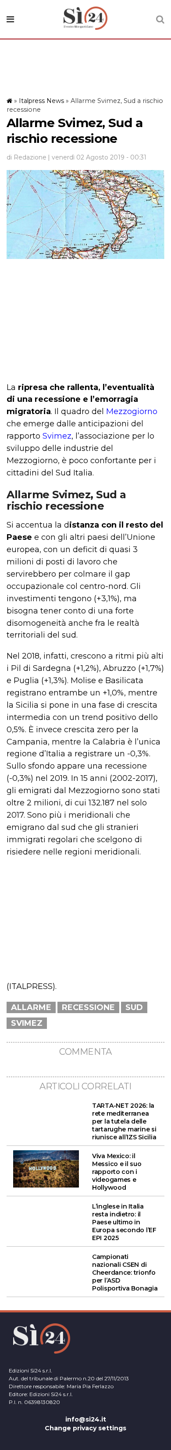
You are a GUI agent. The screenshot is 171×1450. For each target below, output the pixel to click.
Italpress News (41, 101)
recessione (88, 1007)
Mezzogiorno (131, 411)
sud (134, 1007)
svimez (27, 1023)
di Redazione (26, 157)
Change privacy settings (85, 1428)
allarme (31, 1007)
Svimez (57, 436)
